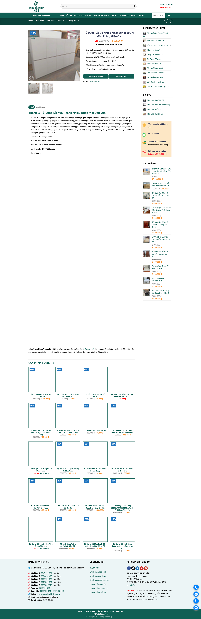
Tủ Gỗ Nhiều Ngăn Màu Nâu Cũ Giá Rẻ (41, 395)
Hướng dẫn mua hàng (98, 584)
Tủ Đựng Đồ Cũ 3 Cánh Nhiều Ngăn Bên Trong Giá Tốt (122, 546)
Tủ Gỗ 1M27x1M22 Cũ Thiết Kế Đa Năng (122, 470)
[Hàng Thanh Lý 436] (42, 6)
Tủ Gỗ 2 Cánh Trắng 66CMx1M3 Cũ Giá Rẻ (68, 545)
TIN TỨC (114, 15)
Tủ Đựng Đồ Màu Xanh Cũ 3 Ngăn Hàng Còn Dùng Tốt (95, 545)
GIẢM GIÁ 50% (86, 15)
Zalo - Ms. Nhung (96, 76)
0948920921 (44, 474)
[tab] (31, 107)
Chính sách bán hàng (98, 576)
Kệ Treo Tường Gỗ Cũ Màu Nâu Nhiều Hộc (68, 395)
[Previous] (32, 56)
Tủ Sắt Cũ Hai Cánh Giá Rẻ (95, 431)
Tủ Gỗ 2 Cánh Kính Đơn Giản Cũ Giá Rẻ (68, 507)
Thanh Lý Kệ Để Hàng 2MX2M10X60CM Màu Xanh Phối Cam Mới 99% (122, 508)
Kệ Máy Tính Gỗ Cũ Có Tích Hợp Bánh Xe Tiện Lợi (122, 395)
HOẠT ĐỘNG (124, 15)
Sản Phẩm (40, 21)
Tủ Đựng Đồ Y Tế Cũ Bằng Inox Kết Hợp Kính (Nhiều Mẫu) (40, 433)
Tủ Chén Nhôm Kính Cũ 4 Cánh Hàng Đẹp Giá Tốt (95, 507)
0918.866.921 (46, 582)
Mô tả (32, 107)
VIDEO (133, 15)
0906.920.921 (44, 588)
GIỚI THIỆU (74, 15)
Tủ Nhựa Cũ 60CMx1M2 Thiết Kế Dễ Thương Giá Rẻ (122, 432)
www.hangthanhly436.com (49, 594)
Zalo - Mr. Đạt (121, 76)
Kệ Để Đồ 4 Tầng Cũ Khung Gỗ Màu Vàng (68, 470)
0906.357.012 (46, 585)
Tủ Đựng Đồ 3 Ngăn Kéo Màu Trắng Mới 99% (41, 545)
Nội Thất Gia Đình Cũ (55, 21)
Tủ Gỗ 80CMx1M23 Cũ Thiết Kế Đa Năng (95, 470)
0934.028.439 (46, 576)
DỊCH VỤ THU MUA (100, 15)
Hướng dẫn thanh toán (99, 588)
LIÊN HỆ (141, 15)
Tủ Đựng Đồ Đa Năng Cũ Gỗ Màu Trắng (40, 470)
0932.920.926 (46, 579)
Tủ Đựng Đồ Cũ (72, 21)
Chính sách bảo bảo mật (99, 580)
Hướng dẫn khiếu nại (98, 592)
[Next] (76, 56)
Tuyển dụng (94, 568)
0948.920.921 (46, 573)
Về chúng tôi (40, 107)
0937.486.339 (58, 591)
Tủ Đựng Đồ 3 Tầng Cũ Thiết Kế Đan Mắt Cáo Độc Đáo (68, 432)
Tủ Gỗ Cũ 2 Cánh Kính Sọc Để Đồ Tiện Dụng (40, 507)
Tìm (168, 15)
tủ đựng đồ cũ (88, 349)
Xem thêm (131, 585)
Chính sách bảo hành (98, 572)
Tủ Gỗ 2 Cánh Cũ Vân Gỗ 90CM (95, 395)
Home (30, 21)
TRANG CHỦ (63, 15)
